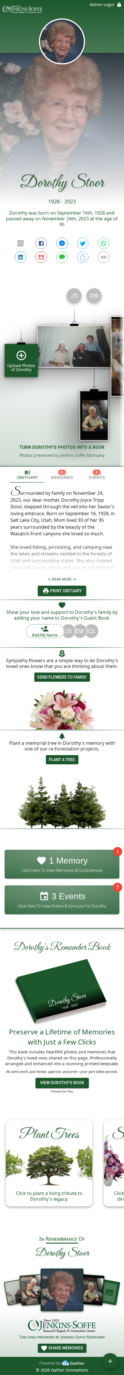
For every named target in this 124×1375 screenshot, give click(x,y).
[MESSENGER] (62, 243)
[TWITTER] (83, 243)
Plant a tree (62, 759)
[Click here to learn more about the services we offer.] (62, 1326)
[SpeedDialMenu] (110, 1361)
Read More (62, 579)
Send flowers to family (62, 677)
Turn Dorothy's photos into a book (62, 447)
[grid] (62, 375)
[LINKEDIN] (20, 257)
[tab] (27, 475)
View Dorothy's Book (62, 1082)
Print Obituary (65, 591)
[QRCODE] (20, 243)
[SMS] (62, 257)
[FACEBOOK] (41, 243)
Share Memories (65, 1348)
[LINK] (103, 257)
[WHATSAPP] (103, 243)
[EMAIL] (41, 257)
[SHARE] (83, 257)
